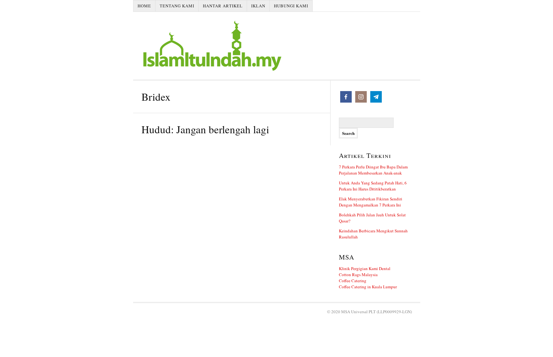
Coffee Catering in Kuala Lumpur (368, 287)
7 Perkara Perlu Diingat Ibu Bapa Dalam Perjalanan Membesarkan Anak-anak (373, 170)
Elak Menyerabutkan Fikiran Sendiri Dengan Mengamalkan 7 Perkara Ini (370, 202)
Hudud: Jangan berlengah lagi (205, 129)
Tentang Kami (177, 6)
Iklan (258, 6)
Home (144, 6)
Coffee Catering (352, 280)
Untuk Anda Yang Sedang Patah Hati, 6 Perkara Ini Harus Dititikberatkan (373, 186)
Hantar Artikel (223, 6)
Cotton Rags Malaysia (358, 274)
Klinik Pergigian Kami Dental (364, 268)
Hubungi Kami (291, 6)
